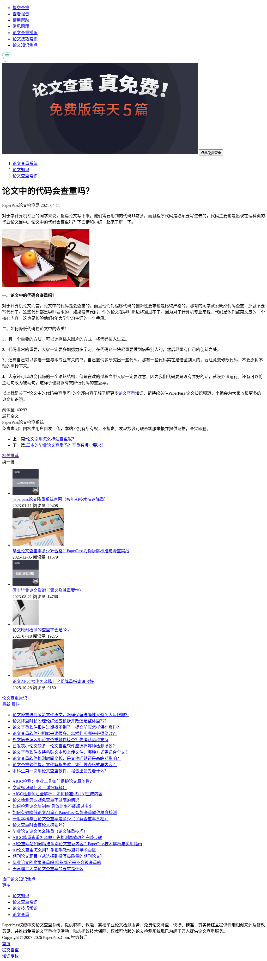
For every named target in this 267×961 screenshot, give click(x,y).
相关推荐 (10, 455)
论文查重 (126, 393)
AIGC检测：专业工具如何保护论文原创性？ (53, 781)
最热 (15, 704)
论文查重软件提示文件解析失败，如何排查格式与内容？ (65, 765)
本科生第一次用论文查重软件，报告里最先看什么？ (60, 771)
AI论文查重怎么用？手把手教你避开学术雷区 (54, 850)
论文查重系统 (25, 163)
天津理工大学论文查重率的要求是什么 (48, 869)
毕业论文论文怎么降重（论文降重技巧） (50, 831)
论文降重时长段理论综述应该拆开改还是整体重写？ (60, 721)
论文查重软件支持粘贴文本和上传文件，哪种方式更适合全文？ (71, 752)
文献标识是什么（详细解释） (40, 787)
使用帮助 (21, 20)
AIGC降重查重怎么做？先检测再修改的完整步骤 (57, 837)
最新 (6, 704)
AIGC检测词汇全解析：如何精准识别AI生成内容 (57, 794)
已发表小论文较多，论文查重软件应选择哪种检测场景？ (65, 746)
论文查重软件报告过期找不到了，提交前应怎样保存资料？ (67, 727)
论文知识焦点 (25, 45)
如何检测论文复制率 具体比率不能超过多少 (53, 806)
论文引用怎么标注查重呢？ (51, 439)
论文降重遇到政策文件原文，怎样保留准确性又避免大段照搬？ (71, 715)
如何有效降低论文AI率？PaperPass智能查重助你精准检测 (65, 812)
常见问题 (21, 26)
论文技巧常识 (25, 39)
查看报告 (21, 14)
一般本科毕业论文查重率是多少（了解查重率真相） (60, 819)
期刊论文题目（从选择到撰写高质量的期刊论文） (58, 856)
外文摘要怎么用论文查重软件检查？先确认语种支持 (60, 740)
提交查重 (21, 7)
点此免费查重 (211, 153)
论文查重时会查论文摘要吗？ (40, 825)
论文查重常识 (25, 32)
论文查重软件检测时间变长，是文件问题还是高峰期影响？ (67, 758)
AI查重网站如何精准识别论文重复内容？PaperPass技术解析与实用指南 (77, 844)
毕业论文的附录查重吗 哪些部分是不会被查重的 (57, 862)
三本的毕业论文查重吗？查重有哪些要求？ (65, 445)
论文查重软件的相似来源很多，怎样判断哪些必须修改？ (65, 733)
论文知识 (21, 170)
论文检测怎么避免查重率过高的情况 (46, 800)
